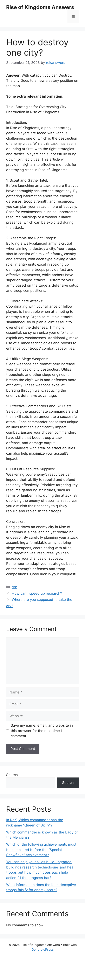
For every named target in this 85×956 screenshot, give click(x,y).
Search (12, 775)
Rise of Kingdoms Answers (40, 7)
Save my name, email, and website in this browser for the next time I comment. (42, 730)
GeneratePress (43, 949)
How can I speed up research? (37, 593)
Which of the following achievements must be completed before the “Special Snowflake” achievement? (41, 849)
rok (14, 587)
